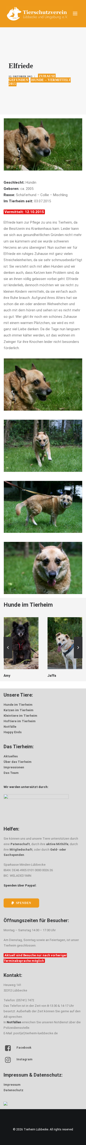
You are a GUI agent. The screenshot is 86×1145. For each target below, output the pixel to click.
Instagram (24, 1059)
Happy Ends (13, 732)
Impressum (12, 1084)
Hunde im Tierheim (18, 704)
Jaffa (8, 675)
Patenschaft (20, 844)
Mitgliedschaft (21, 849)
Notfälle (10, 726)
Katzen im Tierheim (18, 710)
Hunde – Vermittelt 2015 (40, 82)
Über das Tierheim (18, 762)
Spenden (23, 903)
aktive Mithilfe (57, 844)
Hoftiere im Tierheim (20, 721)
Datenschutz (13, 1090)
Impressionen (14, 767)
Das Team (11, 773)
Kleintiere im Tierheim (20, 715)
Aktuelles (11, 756)
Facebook (23, 1047)
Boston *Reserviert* (63, 675)
